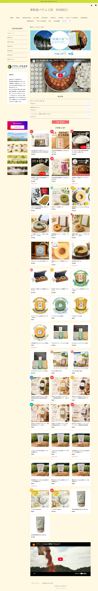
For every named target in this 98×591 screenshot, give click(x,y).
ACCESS (61, 17)
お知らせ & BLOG (27, 17)
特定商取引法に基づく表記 (47, 583)
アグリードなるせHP (41, 21)
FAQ (50, 21)
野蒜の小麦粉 (10, 42)
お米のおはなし (84, 17)
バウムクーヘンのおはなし (72, 17)
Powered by (59, 588)
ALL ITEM (36, 17)
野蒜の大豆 (10, 55)
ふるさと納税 (56, 21)
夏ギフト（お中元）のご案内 (38, 27)
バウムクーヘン (10, 33)
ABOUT (18, 17)
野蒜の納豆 (10, 50)
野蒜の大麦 (10, 46)
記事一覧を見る (60, 122)
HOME (11, 17)
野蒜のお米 (10, 37)
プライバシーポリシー (35, 583)
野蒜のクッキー (10, 59)
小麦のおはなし (30, 21)
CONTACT (53, 17)
